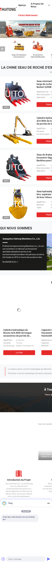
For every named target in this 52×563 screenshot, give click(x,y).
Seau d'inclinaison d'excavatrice (19, 56)
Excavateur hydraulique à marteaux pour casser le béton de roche (32, 333)
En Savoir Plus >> (10, 262)
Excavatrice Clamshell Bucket (38, 56)
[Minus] (48, 503)
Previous (3, 28)
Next (49, 28)
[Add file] (3, 559)
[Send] (48, 559)
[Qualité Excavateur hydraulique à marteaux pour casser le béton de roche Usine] (34, 310)
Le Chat (34, 352)
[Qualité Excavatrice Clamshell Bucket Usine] (38, 46)
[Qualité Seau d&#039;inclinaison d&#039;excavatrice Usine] (19, 46)
